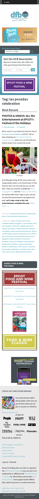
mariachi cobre (25, 249)
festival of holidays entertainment (21, 241)
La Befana (31, 247)
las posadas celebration (11, 249)
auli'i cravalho (16, 221)
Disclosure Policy (8, 447)
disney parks (31, 214)
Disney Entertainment (18, 214)
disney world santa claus (22, 234)
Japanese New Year (25, 244)
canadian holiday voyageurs (12, 223)
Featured (10, 216)
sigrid (17, 252)
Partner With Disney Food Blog (13, 456)
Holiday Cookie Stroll (28, 191)
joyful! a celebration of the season (14, 247)
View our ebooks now (10, 412)
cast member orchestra (10, 226)
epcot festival (7, 236)
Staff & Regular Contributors (12, 444)
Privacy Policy (7, 450)
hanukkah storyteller (10, 244)
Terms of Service (8, 453)
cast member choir (30, 223)
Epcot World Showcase (21, 236)
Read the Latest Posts (11, 48)
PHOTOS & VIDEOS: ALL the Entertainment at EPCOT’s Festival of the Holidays (18, 119)
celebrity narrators (27, 226)
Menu (7, 2)
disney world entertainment (21, 231)
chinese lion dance (8, 229)
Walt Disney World (20, 216)
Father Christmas (15, 239)
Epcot (4, 216)
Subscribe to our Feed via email (13, 491)
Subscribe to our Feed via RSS (13, 488)
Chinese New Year (22, 229)
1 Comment (21, 127)
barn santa (26, 221)
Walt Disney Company (13, 471)
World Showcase (26, 252)
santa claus (10, 252)
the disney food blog (19, 12)
